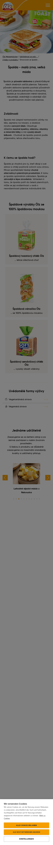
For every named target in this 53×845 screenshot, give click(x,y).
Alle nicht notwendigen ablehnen (26, 832)
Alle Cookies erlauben (26, 825)
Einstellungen (26, 839)
